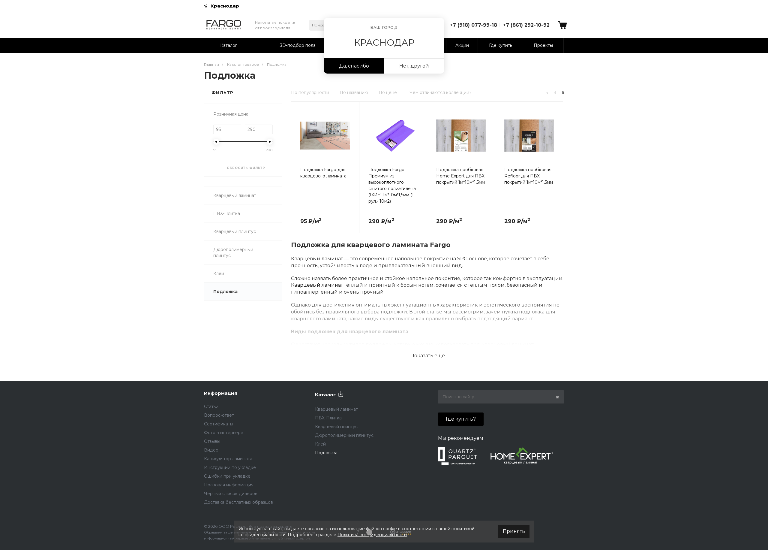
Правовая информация (229, 485)
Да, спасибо (354, 66)
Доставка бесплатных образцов (238, 502)
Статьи (211, 406)
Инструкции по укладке (230, 467)
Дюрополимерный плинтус (233, 252)
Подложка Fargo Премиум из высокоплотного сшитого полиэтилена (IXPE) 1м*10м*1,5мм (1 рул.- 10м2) (392, 185)
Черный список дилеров (230, 493)
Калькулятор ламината (228, 458)
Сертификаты (218, 424)
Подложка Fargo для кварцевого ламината (323, 173)
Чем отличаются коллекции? (441, 92)
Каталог (325, 394)
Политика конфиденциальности (372, 534)
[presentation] (296, 139)
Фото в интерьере (223, 432)
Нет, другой (414, 66)
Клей (218, 273)
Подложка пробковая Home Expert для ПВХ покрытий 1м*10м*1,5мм (460, 176)
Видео (211, 450)
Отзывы (212, 441)
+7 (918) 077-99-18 (473, 25)
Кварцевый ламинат (234, 195)
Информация (220, 393)
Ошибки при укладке (227, 476)
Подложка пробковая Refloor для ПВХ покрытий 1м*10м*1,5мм (528, 176)
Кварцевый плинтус (234, 231)
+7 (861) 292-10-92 (526, 25)
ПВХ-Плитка (226, 213)
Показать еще (427, 355)
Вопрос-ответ (219, 415)
